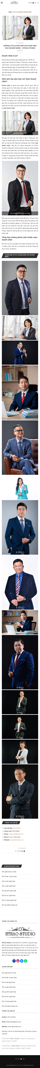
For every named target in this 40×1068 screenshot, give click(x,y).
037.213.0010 (9, 1017)
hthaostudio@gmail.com (16, 834)
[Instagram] (31, 2)
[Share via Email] (24, 851)
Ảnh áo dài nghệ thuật (8, 881)
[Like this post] (15, 851)
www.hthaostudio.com (17, 840)
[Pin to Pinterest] (22, 851)
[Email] (33, 2)
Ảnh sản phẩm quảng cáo (9, 905)
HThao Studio (19, 1065)
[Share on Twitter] (20, 851)
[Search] (38, 2)
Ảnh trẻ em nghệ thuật (8, 895)
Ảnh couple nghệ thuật (8, 886)
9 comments (22, 848)
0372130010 (17, 828)
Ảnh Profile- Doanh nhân (9, 876)
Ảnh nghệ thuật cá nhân (9, 871)
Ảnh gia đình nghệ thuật (9, 890)
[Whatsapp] (35, 2)
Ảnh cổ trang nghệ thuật (9, 900)
